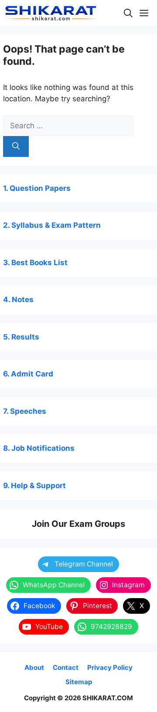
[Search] (16, 146)
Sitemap (78, 682)
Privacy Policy (110, 667)
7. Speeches (24, 411)
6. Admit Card (28, 373)
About (34, 667)
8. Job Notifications (39, 448)
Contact (65, 667)
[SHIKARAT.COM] (50, 13)
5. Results (21, 337)
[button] (128, 13)
